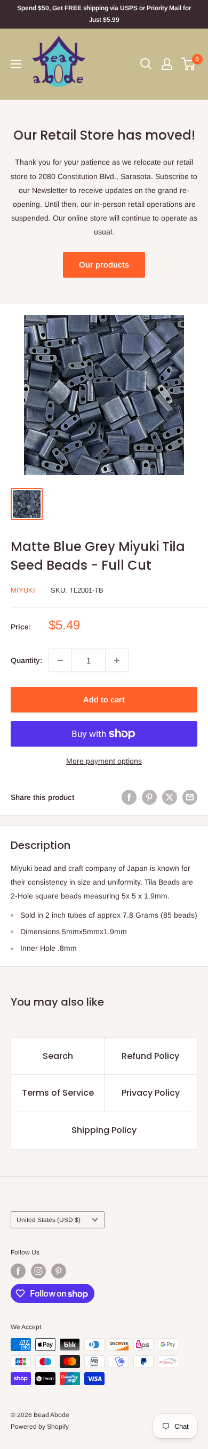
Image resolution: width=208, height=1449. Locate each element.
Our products (104, 264)
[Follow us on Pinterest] (58, 1271)
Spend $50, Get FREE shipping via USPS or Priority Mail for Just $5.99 (104, 13)
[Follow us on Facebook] (18, 1271)
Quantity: (26, 660)
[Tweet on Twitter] (169, 797)
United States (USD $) (49, 1220)
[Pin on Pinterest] (149, 797)
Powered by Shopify (40, 1426)
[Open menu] (16, 64)
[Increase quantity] (117, 660)
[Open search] (146, 64)
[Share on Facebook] (129, 797)
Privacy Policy (151, 1093)
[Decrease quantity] (60, 660)
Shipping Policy (104, 1130)
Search (58, 1056)
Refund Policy (150, 1056)
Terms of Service (58, 1093)
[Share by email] (189, 797)
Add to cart (104, 699)
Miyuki (23, 590)
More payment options (104, 761)
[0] (188, 64)
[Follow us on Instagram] (38, 1271)
